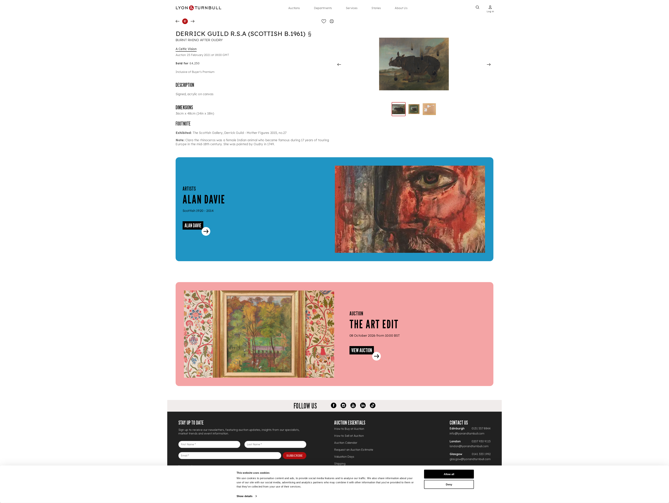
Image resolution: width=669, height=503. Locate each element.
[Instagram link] (343, 406)
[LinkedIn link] (363, 406)
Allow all (449, 474)
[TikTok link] (372, 406)
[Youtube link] (353, 406)
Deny (449, 484)
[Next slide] (488, 64)
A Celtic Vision (186, 49)
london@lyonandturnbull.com (469, 446)
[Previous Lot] (177, 21)
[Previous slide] (339, 64)
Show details (244, 496)
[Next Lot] (192, 21)
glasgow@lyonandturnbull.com (470, 459)
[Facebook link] (333, 406)
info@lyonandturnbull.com (467, 433)
